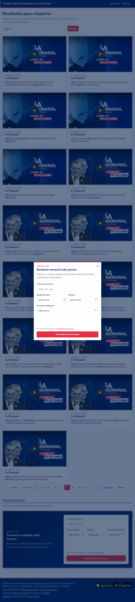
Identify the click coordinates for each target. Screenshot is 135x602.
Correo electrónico (45, 284)
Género (71, 295)
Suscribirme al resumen (68, 334)
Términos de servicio (65, 328)
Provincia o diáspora (45, 305)
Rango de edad (43, 295)
